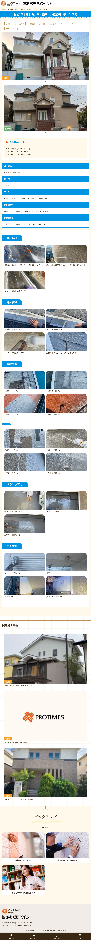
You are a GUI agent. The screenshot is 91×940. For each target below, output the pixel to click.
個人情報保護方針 (62, 930)
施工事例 (10, 9)
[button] (45, 81)
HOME (4, 9)
